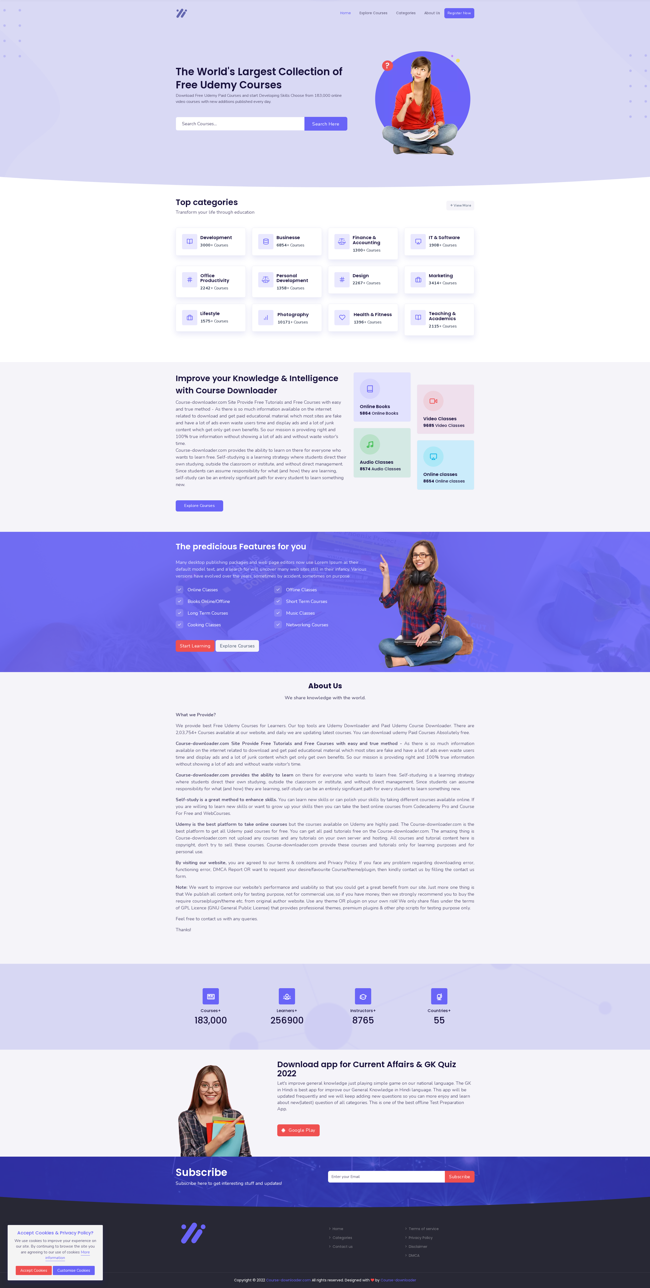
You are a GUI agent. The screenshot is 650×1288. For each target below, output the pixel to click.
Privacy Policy (420, 1237)
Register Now (459, 13)
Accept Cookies (33, 1270)
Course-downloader (398, 1280)
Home (345, 12)
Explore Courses (373, 12)
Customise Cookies (73, 1270)
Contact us (342, 1246)
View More (462, 205)
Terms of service (423, 1228)
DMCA (413, 1255)
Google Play (301, 1130)
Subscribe (459, 1177)
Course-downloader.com (288, 1280)
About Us (432, 12)
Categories (406, 12)
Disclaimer (417, 1246)
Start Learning (195, 646)
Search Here (325, 124)
